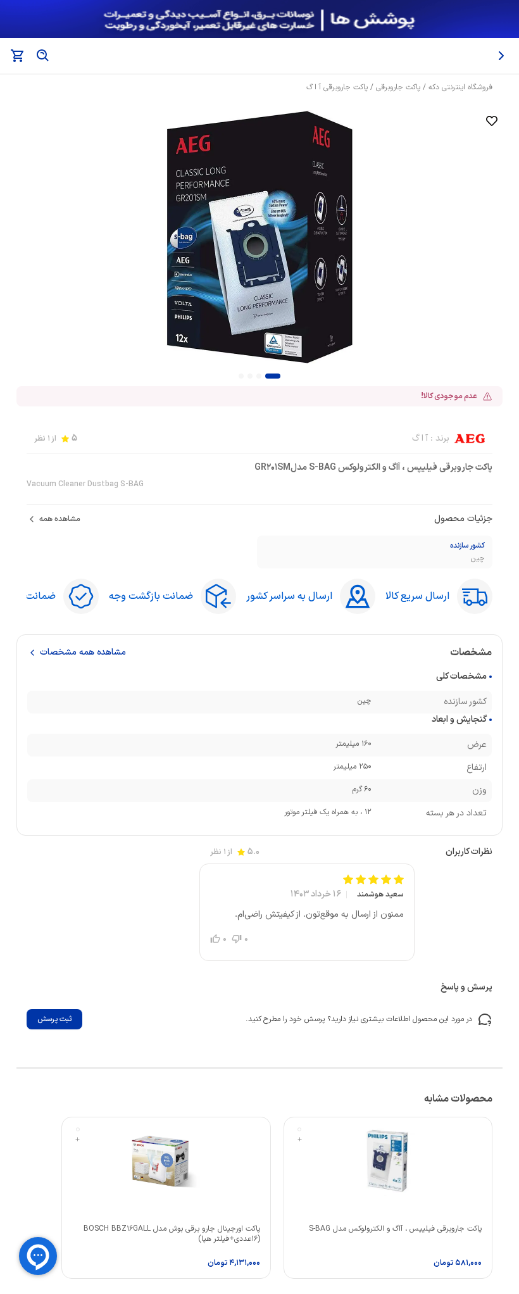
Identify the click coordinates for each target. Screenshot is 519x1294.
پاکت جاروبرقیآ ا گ (337, 87)
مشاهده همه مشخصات (83, 652)
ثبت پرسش (54, 1019)
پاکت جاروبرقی (398, 87)
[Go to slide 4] (241, 376)
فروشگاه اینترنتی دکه (460, 87)
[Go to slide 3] (250, 376)
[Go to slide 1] (272, 376)
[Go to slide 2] (258, 376)
